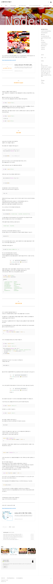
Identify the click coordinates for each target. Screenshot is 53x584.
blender (45, 72)
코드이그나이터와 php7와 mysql (34, 5)
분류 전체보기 (44, 29)
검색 (48, 2)
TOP (51, 578)
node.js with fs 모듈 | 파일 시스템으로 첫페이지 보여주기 (12, 535)
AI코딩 (42, 73)
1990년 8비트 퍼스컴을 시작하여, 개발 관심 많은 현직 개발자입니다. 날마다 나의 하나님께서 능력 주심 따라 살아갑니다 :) (17, 564)
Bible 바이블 (43, 45)
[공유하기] (5, 527)
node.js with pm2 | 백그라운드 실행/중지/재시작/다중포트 (12, 536)
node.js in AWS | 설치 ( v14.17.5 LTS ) (9, 538)
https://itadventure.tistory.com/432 (9, 60)
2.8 (49, 68)
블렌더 (6, 5)
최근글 (42, 57)
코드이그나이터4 (45, 69)
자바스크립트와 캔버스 (22, 5)
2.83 (47, 72)
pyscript (44, 68)
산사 (49, 72)
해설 (49, 69)
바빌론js (47, 73)
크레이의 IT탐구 (6, 2)
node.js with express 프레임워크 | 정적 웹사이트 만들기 (12, 534)
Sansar (47, 68)
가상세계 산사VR (46, 5)
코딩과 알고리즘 (13, 5)
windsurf (46, 65)
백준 (44, 65)
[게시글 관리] (6, 527)
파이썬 (42, 65)
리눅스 (42, 40)
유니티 (44, 73)
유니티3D (43, 42)
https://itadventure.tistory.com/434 (9, 508)
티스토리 (43, 47)
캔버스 (42, 69)
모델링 (42, 68)
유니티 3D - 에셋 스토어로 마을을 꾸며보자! (10, 539)
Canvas (42, 72)
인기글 (45, 57)
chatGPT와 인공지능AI (45, 31)
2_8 (49, 73)
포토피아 (43, 49)
